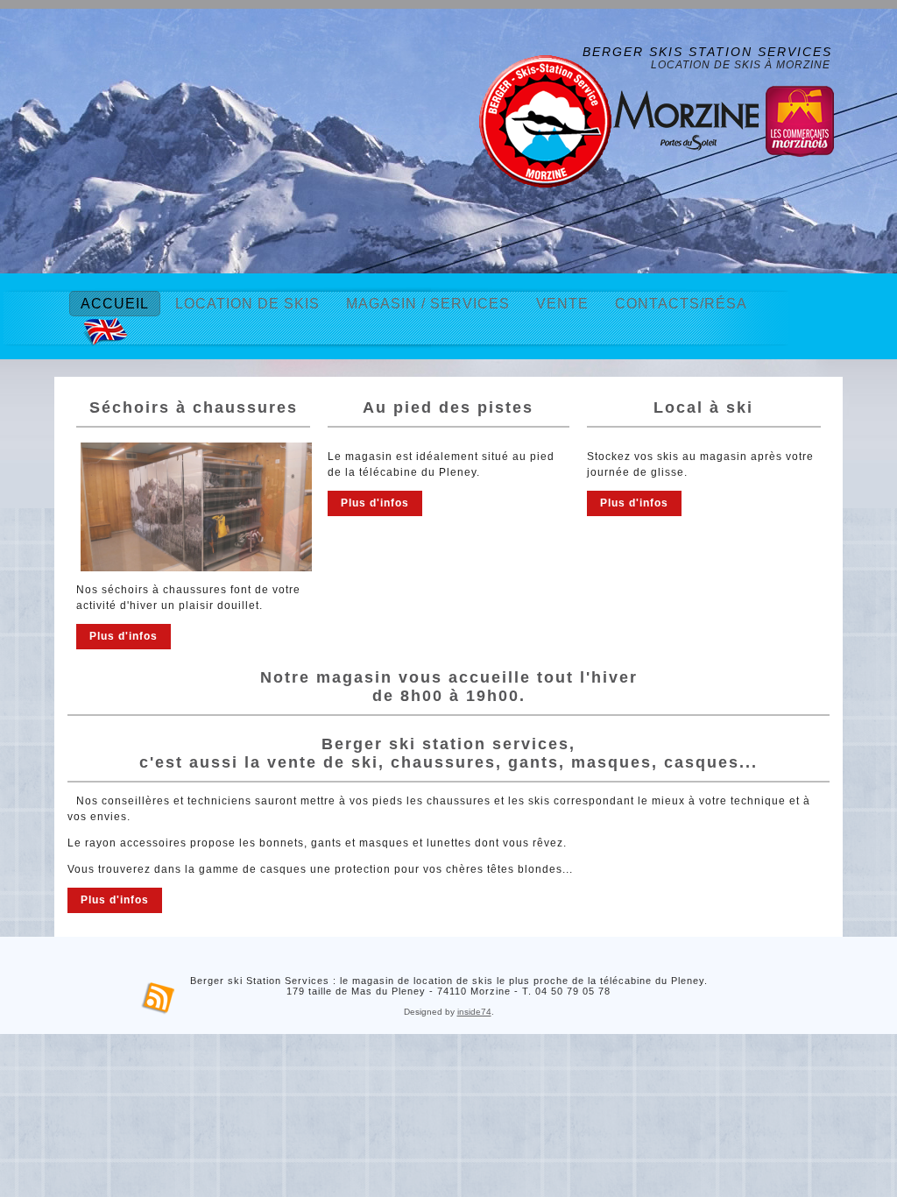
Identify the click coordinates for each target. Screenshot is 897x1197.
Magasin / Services (428, 303)
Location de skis (247, 303)
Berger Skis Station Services (707, 52)
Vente (562, 303)
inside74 (474, 1011)
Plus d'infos (123, 636)
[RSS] (158, 999)
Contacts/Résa (681, 303)
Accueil (115, 303)
